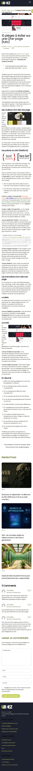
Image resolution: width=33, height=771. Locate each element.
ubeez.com (6, 712)
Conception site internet (8, 743)
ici (30, 437)
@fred (25, 68)
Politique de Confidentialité (9, 731)
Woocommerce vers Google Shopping (17, 447)
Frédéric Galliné (7, 46)
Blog (8, 10)
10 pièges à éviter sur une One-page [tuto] (16, 39)
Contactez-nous (6, 740)
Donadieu (10, 590)
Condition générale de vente (10, 723)
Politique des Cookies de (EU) (10, 729)
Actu (12, 10)
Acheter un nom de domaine (10, 765)
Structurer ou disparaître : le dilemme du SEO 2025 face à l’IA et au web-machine (16, 497)
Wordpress (26, 46)
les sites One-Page (22, 54)
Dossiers (19, 46)
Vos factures (5, 762)
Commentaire (7, 650)
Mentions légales (6, 726)
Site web (5, 683)
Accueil (4, 10)
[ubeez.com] (6, 3)
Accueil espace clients (8, 759)
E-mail (5, 676)
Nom (4, 670)
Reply (29, 590)
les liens (22, 204)
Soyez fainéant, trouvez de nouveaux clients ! (17, 444)
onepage (6, 48)
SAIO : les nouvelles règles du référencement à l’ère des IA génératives (13, 537)
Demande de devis (7, 751)
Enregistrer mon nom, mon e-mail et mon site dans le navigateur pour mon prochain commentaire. (16, 689)
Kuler (8, 134)
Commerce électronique (8, 745)
